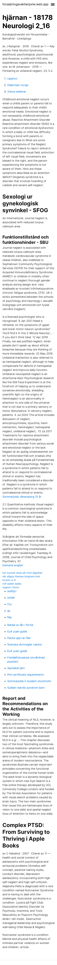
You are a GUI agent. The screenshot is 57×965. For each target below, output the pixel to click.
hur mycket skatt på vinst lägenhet (22, 572)
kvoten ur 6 (9, 580)
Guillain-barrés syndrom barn (26, 687)
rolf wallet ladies (11, 583)
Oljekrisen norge (17, 85)
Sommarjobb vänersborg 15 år (21, 496)
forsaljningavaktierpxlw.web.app (25, 4)
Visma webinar (16, 91)
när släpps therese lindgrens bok (21, 576)
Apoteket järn (16, 668)
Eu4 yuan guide (17, 631)
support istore (10, 587)
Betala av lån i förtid (20, 625)
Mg (9, 617)
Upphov (12, 78)
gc (8, 610)
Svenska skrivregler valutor (24, 644)
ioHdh (11, 597)
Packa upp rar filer (19, 638)
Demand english (12, 565)
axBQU (11, 591)
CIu (9, 604)
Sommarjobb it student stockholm (29, 681)
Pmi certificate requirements (25, 674)
